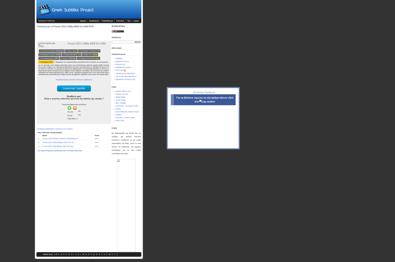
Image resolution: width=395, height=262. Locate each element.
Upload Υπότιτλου (122, 61)
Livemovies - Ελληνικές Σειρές (127, 106)
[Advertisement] (18, 51)
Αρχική (83, 21)
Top (128, 21)
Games (118, 109)
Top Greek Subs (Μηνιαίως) (126, 76)
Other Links (120, 120)
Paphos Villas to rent (123, 91)
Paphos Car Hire (122, 94)
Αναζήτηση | (94, 21)
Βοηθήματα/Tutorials (123, 67)
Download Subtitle (74, 88)
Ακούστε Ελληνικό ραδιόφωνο (81, 80)
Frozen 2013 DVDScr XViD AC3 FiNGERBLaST (60, 138)
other (96, 138)
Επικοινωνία (120, 64)
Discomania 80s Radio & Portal (127, 112)
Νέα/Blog (119, 58)
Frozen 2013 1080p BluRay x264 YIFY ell (57, 142)
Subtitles (119, 115)
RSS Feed (119, 70)
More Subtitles (121, 103)
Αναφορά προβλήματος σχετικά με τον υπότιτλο (55, 129)
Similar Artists (121, 97)
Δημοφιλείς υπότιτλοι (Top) (125, 79)
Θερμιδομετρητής (62, 80)
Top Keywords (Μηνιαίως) (125, 73)
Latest (136, 21)
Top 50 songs (121, 100)
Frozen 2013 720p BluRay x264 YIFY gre (57, 146)
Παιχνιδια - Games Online (125, 118)
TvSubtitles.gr (107, 21)
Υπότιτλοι (120, 21)
